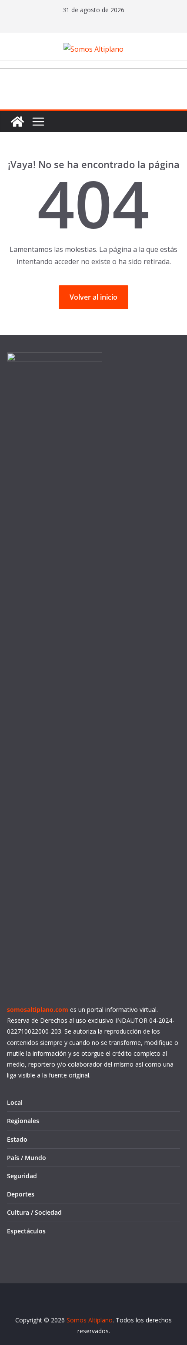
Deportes (20, 1194)
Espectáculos (26, 1231)
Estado (17, 1139)
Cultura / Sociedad (34, 1212)
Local (15, 1102)
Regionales (23, 1121)
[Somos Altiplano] (17, 121)
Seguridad (22, 1176)
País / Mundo (26, 1157)
